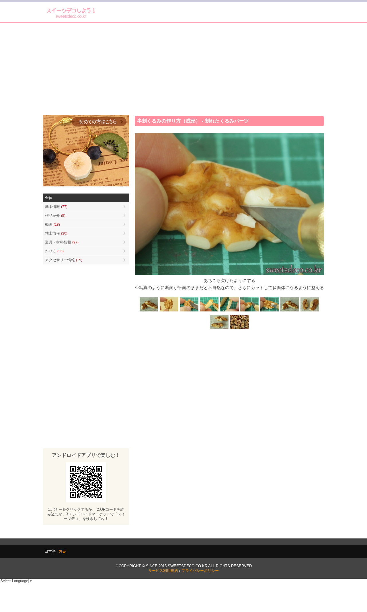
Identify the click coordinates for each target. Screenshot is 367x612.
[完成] (290, 311)
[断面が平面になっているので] (209, 311)
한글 (62, 551)
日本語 (50, 551)
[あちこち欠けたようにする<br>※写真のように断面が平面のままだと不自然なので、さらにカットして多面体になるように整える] (269, 311)
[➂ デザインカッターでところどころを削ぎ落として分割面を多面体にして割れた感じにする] (229, 311)
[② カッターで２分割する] (189, 311)
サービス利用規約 (163, 570)
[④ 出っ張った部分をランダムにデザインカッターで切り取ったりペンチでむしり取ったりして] (249, 311)
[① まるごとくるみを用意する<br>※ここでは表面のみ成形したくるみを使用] (169, 311)
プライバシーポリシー (200, 570)
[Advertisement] (183, 69)
